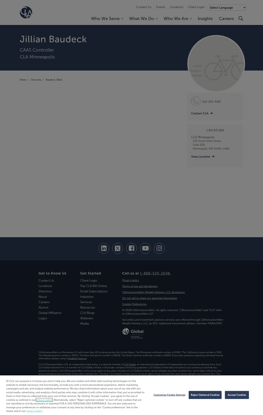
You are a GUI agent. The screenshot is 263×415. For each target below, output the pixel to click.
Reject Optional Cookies (205, 394)
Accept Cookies (237, 394)
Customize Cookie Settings (169, 394)
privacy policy (44, 399)
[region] (131, 395)
